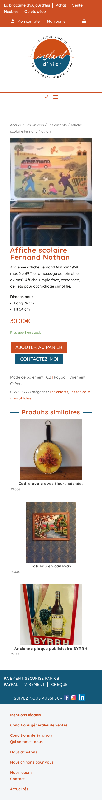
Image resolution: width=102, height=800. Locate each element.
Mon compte (27, 21)
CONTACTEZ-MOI (39, 359)
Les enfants (57, 125)
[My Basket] (84, 21)
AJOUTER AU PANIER (38, 347)
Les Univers (34, 125)
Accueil (16, 125)
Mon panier (57, 21)
